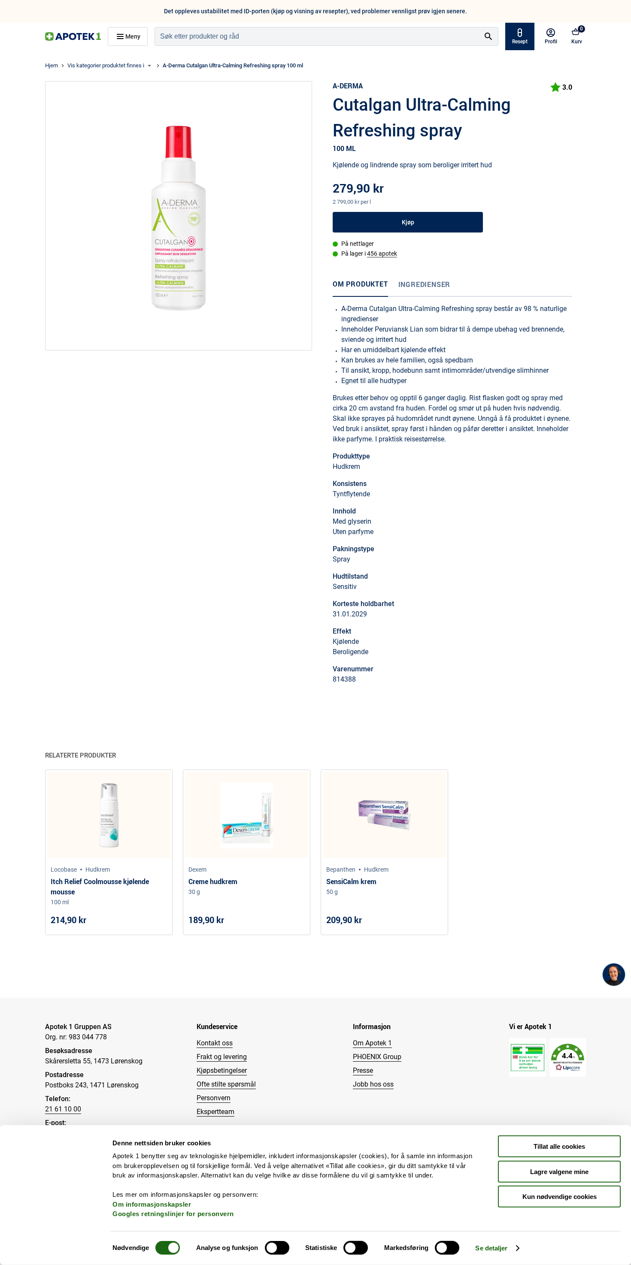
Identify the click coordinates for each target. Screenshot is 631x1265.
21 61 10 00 (63, 1109)
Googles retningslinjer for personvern (173, 1213)
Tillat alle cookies (559, 1146)
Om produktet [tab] (360, 284)
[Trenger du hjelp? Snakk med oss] (614, 975)
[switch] (277, 1248)
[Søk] (488, 36)
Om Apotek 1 (372, 1043)
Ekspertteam (215, 1112)
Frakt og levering (222, 1057)
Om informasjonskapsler (151, 1204)
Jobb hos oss (373, 1084)
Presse (363, 1070)
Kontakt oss (215, 1043)
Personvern (214, 1098)
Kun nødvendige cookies (559, 1196)
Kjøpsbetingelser (222, 1070)
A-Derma (348, 86)
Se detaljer (491, 1248)
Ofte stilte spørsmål (226, 1084)
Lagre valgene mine (559, 1171)
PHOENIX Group (377, 1057)
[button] (567, 1057)
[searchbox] (317, 36)
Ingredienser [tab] (424, 284)
